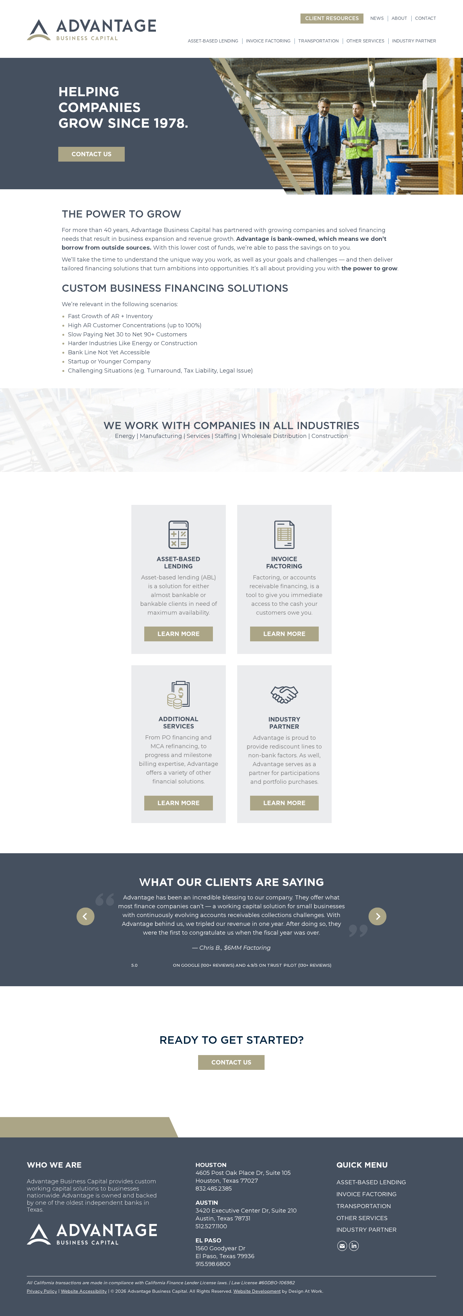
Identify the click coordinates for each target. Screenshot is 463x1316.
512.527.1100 (211, 1226)
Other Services (362, 1218)
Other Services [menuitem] (365, 40)
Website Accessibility (84, 1291)
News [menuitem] (377, 18)
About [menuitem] (399, 18)
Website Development (257, 1291)
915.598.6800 (213, 1264)
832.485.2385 (214, 1188)
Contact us (91, 154)
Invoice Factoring (366, 1194)
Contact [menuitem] (425, 18)
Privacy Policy (42, 1291)
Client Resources (332, 18)
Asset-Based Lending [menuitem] (213, 40)
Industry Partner (366, 1229)
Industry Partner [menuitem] (414, 40)
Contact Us (231, 1062)
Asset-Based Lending (371, 1182)
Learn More (178, 634)
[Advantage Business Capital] (91, 29)
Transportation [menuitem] (318, 40)
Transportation (363, 1206)
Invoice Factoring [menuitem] (268, 40)
